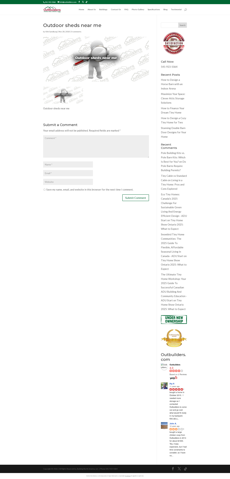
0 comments (76, 31)
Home (81, 10)
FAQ (126, 10)
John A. (173, 423)
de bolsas (128, 476)
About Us (92, 10)
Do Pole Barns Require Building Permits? (173, 166)
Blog (165, 10)
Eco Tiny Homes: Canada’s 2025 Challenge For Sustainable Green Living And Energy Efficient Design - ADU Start (174, 207)
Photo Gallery (138, 10)
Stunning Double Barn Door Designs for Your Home (173, 132)
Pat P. (172, 383)
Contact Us (116, 10)
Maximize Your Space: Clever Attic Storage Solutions (173, 98)
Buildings (103, 10)
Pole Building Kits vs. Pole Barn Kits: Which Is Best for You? (173, 157)
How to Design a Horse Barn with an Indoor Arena (172, 84)
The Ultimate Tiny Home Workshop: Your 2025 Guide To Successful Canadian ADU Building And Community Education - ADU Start (174, 287)
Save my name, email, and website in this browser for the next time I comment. (89, 189)
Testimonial (176, 10)
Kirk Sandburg (51, 31)
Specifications (154, 10)
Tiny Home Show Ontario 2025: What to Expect (172, 224)
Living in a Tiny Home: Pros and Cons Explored (172, 184)
